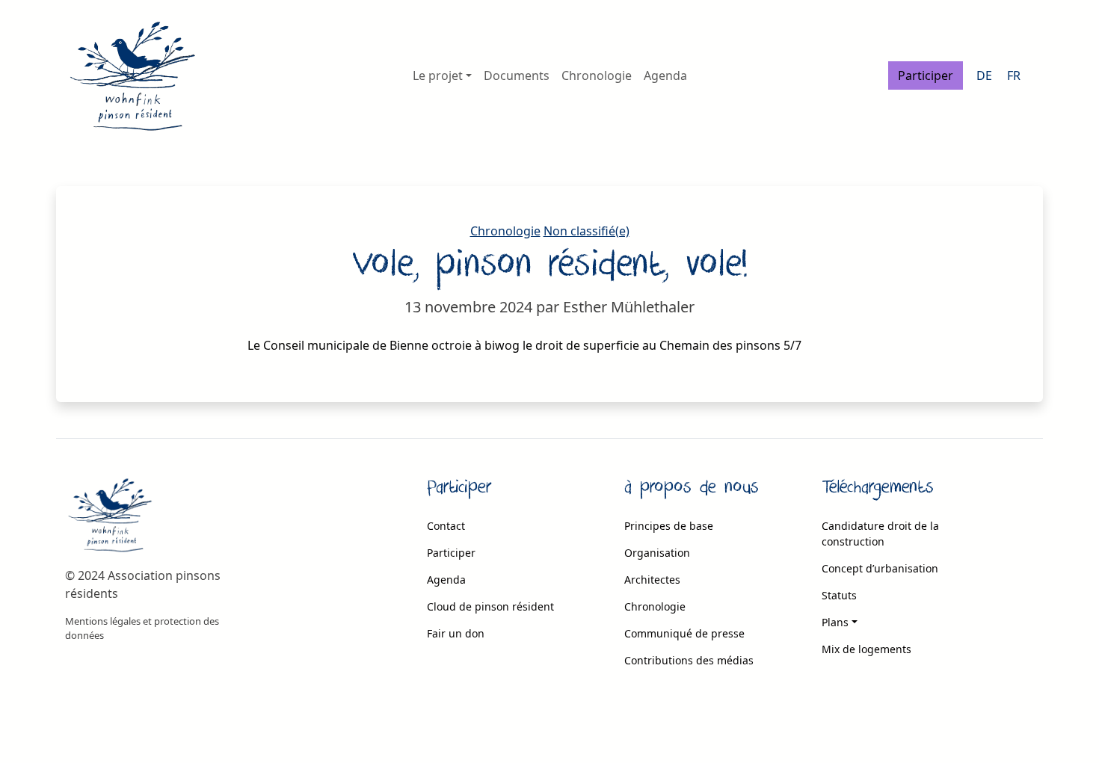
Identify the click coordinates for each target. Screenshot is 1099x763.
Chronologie (596, 75)
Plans (835, 622)
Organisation (657, 553)
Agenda (665, 75)
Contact (446, 526)
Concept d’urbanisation (880, 568)
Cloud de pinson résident (490, 606)
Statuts (839, 595)
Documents (517, 75)
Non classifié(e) (586, 231)
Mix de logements (866, 649)
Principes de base (668, 526)
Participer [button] (925, 75)
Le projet (438, 75)
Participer (451, 553)
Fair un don (455, 633)
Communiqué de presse (684, 633)
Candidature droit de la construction (880, 534)
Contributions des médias (689, 660)
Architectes (652, 579)
